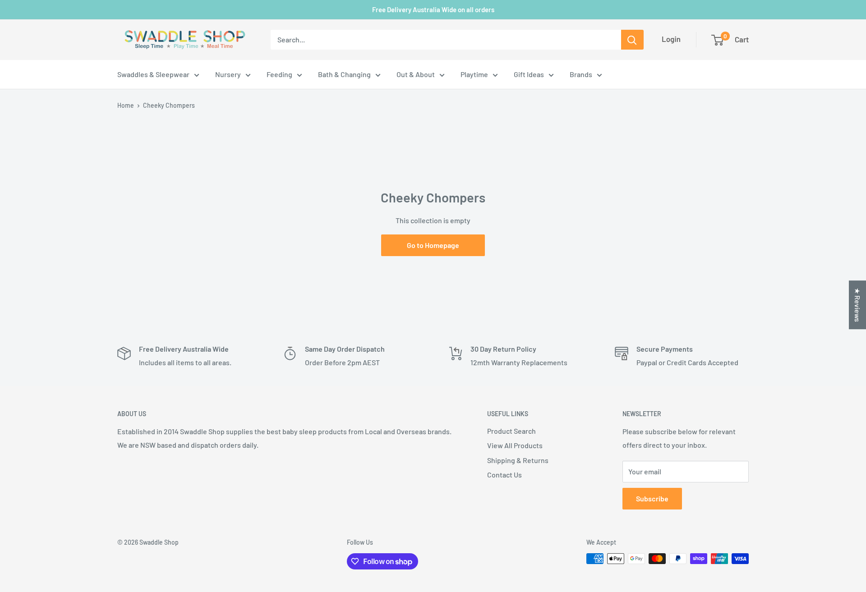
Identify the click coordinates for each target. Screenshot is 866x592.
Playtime (474, 74)
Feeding (279, 74)
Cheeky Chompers (169, 105)
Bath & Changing (344, 74)
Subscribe (652, 498)
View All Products (515, 445)
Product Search (511, 431)
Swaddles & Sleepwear (153, 74)
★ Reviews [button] (857, 305)
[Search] (632, 40)
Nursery (228, 74)
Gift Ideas (529, 74)
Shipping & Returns (517, 460)
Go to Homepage (433, 245)
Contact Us (504, 474)
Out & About (415, 74)
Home (125, 105)
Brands (581, 74)
